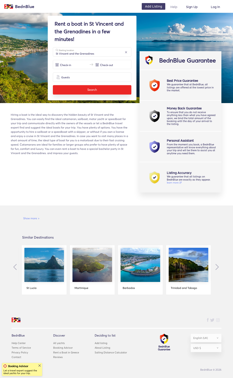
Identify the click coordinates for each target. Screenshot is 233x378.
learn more (173, 182)
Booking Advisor (63, 347)
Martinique (81, 288)
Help (173, 7)
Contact (16, 357)
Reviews (58, 357)
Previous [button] (15, 267)
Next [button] (216, 267)
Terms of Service (21, 347)
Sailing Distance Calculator (111, 352)
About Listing (102, 347)
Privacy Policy (20, 352)
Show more (31, 218)
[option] (44, 270)
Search (92, 90)
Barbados (129, 288)
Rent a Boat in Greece (66, 352)
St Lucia (31, 288)
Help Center (19, 343)
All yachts (59, 343)
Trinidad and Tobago (184, 288)
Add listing (101, 343)
